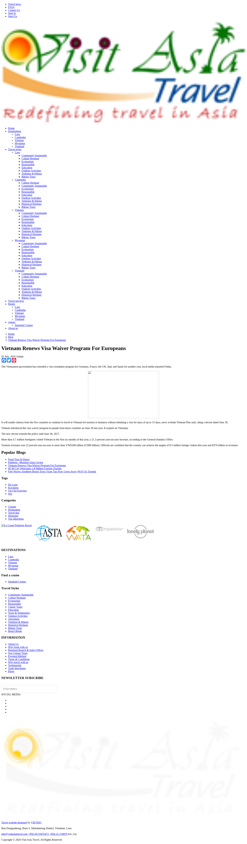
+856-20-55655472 (38, 834)
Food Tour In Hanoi (18, 459)
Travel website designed (14, 822)
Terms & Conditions (19, 659)
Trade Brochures (17, 668)
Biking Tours (28, 176)
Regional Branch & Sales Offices (25, 650)
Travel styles (14, 149)
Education (27, 167)
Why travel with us (18, 662)
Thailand (19, 146)
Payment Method (17, 656)
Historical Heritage (32, 204)
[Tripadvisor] (109, 532)
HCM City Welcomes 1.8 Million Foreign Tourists (34, 468)
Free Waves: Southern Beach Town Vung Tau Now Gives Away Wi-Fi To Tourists (52, 471)
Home (11, 128)
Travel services (16, 301)
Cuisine (12, 506)
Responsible (28, 164)
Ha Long (13, 484)
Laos (17, 134)
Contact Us (14, 10)
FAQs (11, 7)
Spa (10, 493)
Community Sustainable (34, 155)
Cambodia (20, 137)
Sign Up (12, 16)
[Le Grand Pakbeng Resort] (16, 525)
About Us (13, 644)
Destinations (14, 131)
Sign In (12, 13)
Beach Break (15, 631)
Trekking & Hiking (32, 173)
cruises (11, 322)
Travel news (14, 4)
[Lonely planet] (140, 538)
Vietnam (19, 140)
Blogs (11, 671)
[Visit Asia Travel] (123, 121)
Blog (10, 337)
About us (13, 328)
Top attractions (16, 518)
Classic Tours (15, 606)
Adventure (13, 619)
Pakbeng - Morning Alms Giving (25, 462)
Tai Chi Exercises (17, 490)
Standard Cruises (24, 325)
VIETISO (36, 822)
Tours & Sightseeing (19, 612)
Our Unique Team (17, 653)
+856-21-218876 (59, 834)
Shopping (13, 515)
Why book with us (18, 647)
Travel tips (13, 512)
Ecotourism (28, 161)
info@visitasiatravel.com (14, 834)
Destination (14, 509)
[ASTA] (48, 540)
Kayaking (13, 487)
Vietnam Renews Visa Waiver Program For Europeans (37, 340)
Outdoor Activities (31, 170)
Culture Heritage (30, 158)
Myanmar (20, 143)
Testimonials (14, 665)
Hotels (11, 304)
